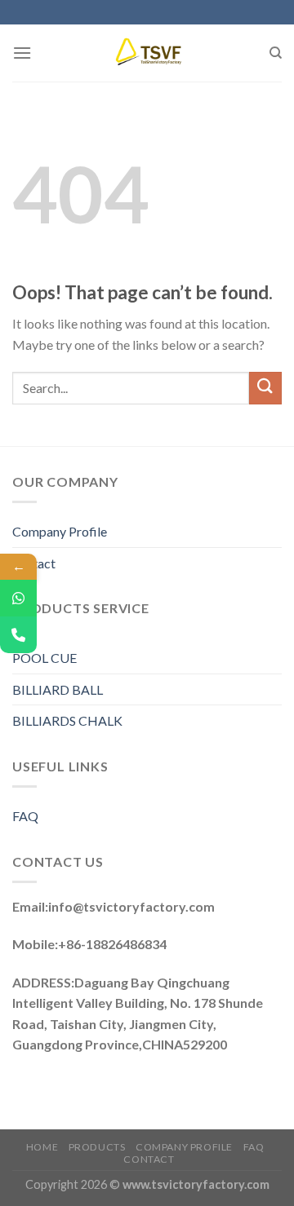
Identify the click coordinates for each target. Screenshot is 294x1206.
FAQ (25, 816)
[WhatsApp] (18, 598)
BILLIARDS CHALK (67, 720)
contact (148, 1159)
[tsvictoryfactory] (149, 53)
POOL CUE (44, 657)
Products (97, 1147)
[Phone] (18, 634)
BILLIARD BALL (57, 689)
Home (42, 1147)
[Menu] (22, 53)
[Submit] (265, 388)
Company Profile (59, 531)
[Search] (276, 53)
